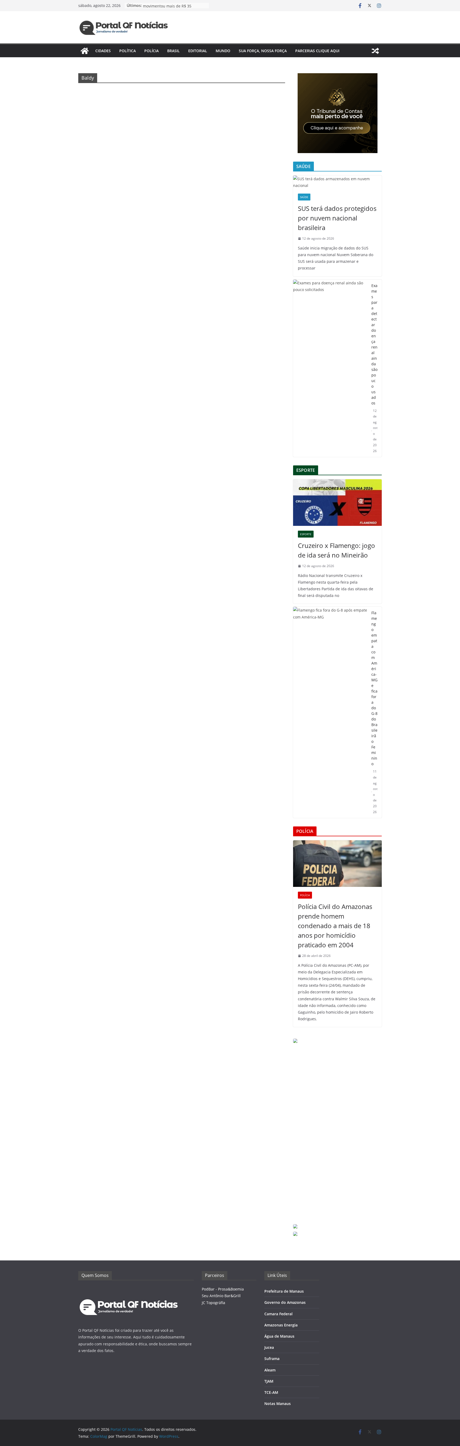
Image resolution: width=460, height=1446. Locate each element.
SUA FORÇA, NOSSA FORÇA (263, 50)
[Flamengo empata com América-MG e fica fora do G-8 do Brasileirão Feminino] (330, 712)
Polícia (151, 50)
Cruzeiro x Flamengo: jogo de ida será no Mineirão (336, 550)
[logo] (128, 1289)
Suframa (272, 1358)
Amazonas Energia (281, 1325)
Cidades (103, 50)
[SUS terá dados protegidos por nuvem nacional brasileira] (337, 182)
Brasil (173, 50)
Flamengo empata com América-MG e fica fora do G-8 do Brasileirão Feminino (374, 688)
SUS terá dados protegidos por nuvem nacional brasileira (337, 218)
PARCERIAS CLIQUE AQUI (317, 50)
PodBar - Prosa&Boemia (223, 1289)
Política (127, 50)
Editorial (197, 50)
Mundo (223, 50)
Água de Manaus (279, 1336)
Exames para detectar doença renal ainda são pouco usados (374, 344)
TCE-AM (271, 1392)
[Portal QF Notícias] (84, 50)
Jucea (269, 1347)
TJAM (268, 1381)
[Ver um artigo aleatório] (375, 50)
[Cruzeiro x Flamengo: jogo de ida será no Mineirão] (337, 502)
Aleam (270, 1370)
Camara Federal (278, 1313)
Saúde (304, 197)
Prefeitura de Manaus (284, 1291)
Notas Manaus (277, 1403)
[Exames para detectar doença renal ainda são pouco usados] (330, 368)
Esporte (305, 534)
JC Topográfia (213, 1302)
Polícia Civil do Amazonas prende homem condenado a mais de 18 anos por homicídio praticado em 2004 (335, 925)
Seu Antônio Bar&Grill (221, 1295)
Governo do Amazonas (285, 1302)
